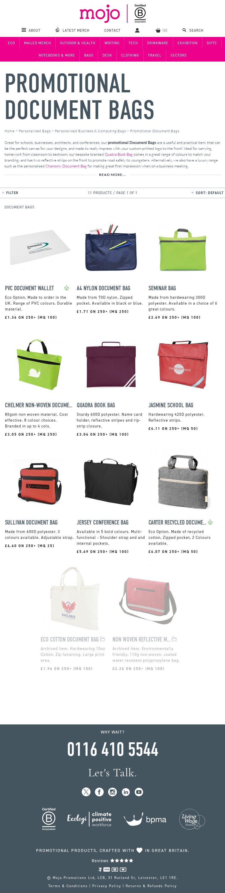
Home (9, 131)
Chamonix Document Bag (66, 166)
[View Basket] (161, 30)
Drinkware (157, 43)
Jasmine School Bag (171, 405)
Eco (11, 43)
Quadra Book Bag (119, 154)
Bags (88, 55)
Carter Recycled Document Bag (178, 522)
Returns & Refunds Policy (151, 886)
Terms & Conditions (68, 886)
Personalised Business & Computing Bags (90, 131)
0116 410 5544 (112, 749)
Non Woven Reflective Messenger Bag (142, 639)
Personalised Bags (35, 131)
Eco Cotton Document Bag (70, 639)
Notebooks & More (57, 55)
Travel (154, 55)
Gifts (212, 43)
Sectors (179, 55)
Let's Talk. (112, 772)
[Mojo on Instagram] (112, 792)
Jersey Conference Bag (103, 522)
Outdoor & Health (78, 43)
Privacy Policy (106, 886)
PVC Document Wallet (29, 288)
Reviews (101, 861)
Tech (133, 43)
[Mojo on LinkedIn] (125, 792)
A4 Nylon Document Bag (103, 288)
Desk (107, 55)
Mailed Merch (37, 43)
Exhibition (188, 43)
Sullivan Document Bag (31, 522)
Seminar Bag (162, 288)
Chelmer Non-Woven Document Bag (39, 405)
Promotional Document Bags (79, 97)
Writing (112, 43)
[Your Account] (138, 30)
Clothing (130, 55)
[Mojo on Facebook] (99, 792)
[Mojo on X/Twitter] (86, 792)
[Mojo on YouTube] (139, 792)
